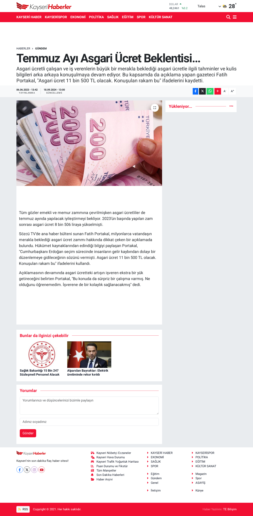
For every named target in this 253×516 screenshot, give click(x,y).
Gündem (156, 478)
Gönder (28, 433)
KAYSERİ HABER (29, 17)
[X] (27, 469)
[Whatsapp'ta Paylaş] (210, 91)
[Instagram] (34, 469)
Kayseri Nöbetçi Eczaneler (113, 453)
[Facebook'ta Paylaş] (195, 91)
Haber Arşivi (104, 479)
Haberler (23, 48)
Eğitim (155, 474)
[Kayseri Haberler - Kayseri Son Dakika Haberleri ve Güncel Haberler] (44, 6)
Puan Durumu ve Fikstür (112, 466)
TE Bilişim (230, 509)
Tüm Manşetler (106, 470)
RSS (25, 509)
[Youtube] (41, 469)
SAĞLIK (113, 17)
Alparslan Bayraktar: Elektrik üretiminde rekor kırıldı (87, 372)
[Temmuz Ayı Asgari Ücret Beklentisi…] (89, 143)
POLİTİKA (96, 17)
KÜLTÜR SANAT (161, 17)
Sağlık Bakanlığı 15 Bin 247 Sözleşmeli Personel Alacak (39, 372)
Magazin (201, 474)
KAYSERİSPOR (56, 17)
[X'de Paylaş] (202, 91)
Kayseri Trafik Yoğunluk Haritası (117, 461)
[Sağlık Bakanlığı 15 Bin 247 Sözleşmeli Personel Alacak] (42, 354)
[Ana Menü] (234, 17)
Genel (154, 483)
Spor (198, 478)
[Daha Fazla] (217, 91)
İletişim (156, 490)
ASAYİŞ (200, 483)
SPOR (141, 17)
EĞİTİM (127, 17)
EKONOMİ (78, 17)
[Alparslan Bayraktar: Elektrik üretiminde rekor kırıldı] (89, 354)
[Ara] (228, 17)
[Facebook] (19, 469)
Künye (199, 490)
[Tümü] (231, 106)
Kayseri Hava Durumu (110, 457)
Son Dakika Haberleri (110, 475)
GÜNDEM (41, 48)
